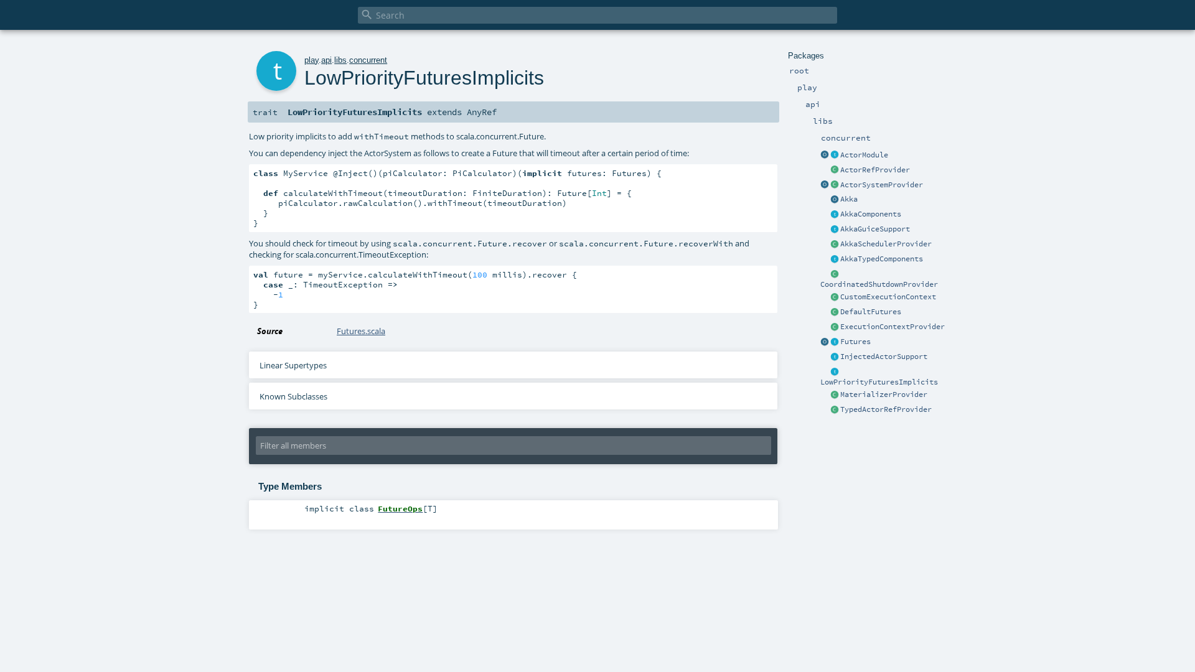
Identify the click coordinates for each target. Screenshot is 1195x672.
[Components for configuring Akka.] (835, 215)
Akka (849, 199)
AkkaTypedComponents (881, 258)
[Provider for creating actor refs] (835, 170)
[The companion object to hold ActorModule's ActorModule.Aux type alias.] (825, 156)
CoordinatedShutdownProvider (879, 284)
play (311, 60)
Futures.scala (361, 331)
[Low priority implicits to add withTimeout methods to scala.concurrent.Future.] (835, 372)
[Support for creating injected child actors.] (835, 357)
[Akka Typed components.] (835, 259)
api (326, 60)
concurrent (368, 60)
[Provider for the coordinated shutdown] (835, 274)
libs (340, 60)
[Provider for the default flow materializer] (835, 395)
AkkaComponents (870, 214)
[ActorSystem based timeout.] (835, 312)
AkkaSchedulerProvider (886, 244)
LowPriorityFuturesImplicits (879, 382)
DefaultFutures (870, 311)
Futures (855, 341)
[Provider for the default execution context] (835, 327)
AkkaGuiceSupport (875, 229)
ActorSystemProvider (881, 184)
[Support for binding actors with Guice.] (835, 230)
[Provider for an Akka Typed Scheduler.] (835, 245)
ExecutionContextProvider (892, 326)
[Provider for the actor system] (835, 185)
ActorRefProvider (875, 170)
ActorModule (864, 155)
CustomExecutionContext (888, 296)
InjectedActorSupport (883, 356)
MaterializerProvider (883, 394)
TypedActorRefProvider (886, 409)
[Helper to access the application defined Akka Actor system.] (835, 200)
